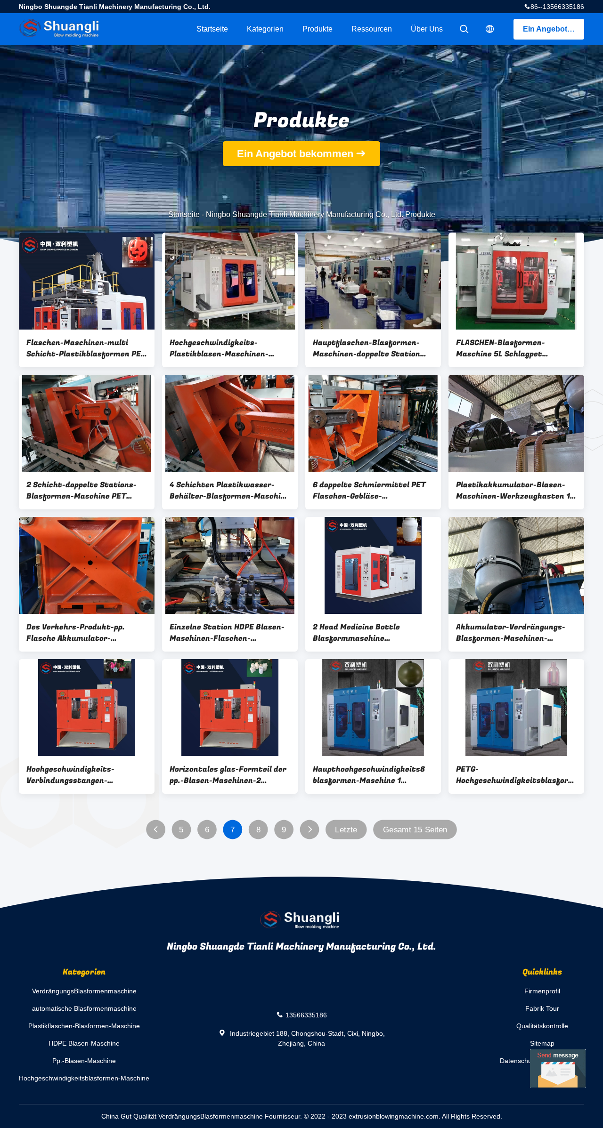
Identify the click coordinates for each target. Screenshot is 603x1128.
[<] (155, 829)
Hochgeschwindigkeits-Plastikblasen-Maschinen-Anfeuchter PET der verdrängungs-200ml (219, 348)
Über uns (427, 29)
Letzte (346, 829)
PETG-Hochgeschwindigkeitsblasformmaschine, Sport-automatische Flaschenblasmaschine (516, 775)
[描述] (490, 29)
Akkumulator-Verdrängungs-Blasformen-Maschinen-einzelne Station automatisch (513, 632)
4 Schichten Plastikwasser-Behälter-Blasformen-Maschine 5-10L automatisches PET (230, 490)
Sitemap (542, 1043)
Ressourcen (371, 29)
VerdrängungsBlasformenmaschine (84, 991)
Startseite (212, 29)
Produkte (317, 29)
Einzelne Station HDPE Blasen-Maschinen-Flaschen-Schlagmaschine (227, 632)
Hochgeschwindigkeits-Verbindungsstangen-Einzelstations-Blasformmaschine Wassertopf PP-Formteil (85, 775)
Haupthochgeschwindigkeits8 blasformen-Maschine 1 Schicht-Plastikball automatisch (369, 775)
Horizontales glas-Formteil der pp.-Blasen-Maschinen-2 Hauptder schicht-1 (228, 775)
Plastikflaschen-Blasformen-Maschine (84, 1026)
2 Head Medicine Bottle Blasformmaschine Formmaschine (356, 632)
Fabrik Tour (542, 1008)
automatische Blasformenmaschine (84, 1008)
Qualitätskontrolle (542, 1026)
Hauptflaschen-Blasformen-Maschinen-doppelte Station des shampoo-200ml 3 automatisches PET (366, 348)
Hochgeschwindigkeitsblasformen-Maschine (84, 1078)
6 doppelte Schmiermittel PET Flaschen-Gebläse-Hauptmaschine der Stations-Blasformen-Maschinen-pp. (369, 490)
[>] (309, 829)
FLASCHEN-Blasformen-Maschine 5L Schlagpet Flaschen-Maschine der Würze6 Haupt (515, 348)
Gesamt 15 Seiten (415, 829)
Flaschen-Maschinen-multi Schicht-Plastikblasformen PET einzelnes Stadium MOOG (86, 348)
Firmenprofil (542, 991)
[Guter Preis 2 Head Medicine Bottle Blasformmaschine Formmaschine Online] (373, 565)
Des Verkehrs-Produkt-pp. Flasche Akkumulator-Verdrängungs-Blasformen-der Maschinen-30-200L (84, 632)
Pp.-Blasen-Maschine (84, 1060)
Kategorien (265, 29)
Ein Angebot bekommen (553, 29)
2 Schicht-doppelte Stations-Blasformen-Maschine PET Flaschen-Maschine (81, 490)
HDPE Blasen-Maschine (84, 1043)
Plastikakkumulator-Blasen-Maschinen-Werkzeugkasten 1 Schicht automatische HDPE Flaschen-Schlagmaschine (513, 490)
